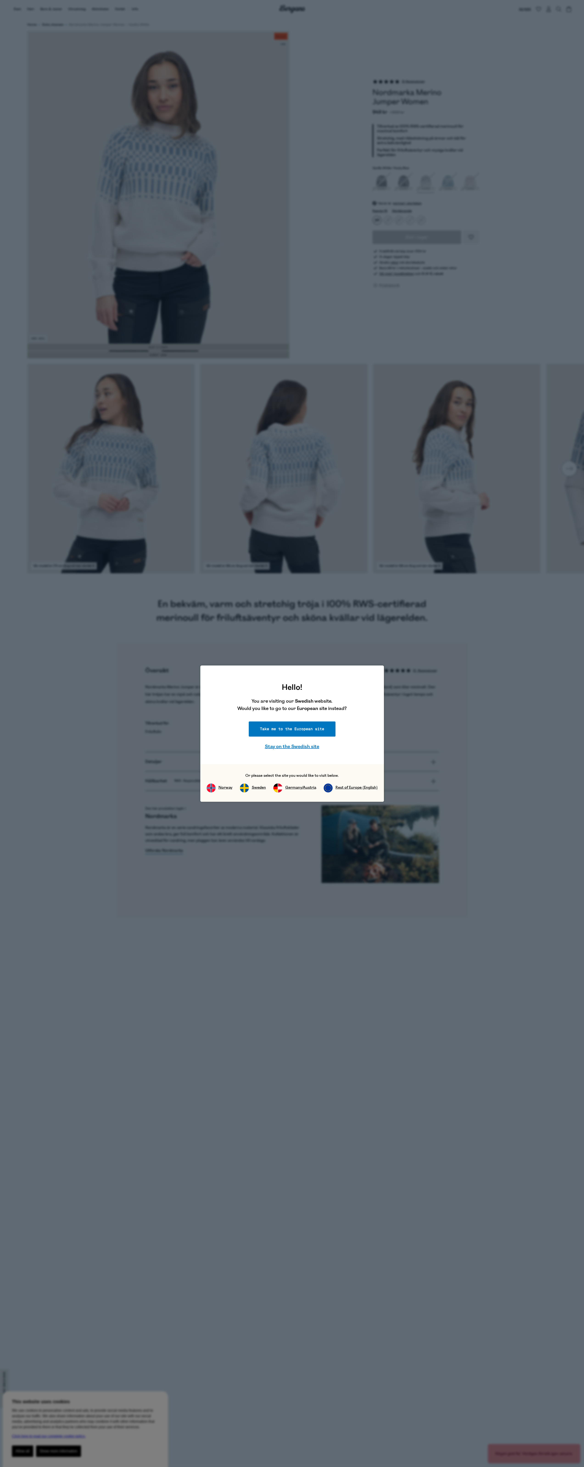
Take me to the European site (292, 729)
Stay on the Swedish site (292, 746)
